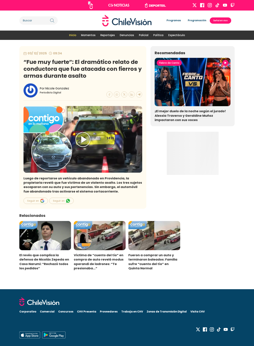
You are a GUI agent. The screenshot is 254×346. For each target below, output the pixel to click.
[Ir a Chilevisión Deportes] (155, 5)
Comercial (47, 311)
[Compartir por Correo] (139, 95)
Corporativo (27, 311)
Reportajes (107, 35)
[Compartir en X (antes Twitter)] (124, 95)
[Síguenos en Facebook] (202, 5)
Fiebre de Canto (169, 63)
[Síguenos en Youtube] (225, 5)
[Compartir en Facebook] (109, 95)
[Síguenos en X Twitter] (194, 5)
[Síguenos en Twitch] (233, 5)
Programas (174, 20)
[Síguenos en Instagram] (210, 5)
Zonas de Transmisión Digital (167, 311)
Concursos (65, 311)
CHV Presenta (86, 311)
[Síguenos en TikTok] (217, 5)
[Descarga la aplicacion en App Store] (53, 334)
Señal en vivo (220, 20)
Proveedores (109, 311)
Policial (143, 35)
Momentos (88, 35)
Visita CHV (197, 311)
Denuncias (127, 35)
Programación (197, 20)
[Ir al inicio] (127, 20)
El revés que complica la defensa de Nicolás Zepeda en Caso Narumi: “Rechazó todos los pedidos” (44, 261)
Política (158, 35)
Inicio (72, 35)
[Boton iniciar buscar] (52, 20)
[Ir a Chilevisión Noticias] (118, 5)
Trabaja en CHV (132, 311)
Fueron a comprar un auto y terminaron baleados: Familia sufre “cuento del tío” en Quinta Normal (152, 261)
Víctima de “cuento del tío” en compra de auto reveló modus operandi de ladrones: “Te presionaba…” (99, 261)
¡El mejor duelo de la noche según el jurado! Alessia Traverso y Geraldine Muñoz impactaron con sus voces (190, 115)
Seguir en (33, 201)
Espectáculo (176, 35)
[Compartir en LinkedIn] (132, 95)
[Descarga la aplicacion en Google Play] (29, 334)
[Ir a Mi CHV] (90, 5)
